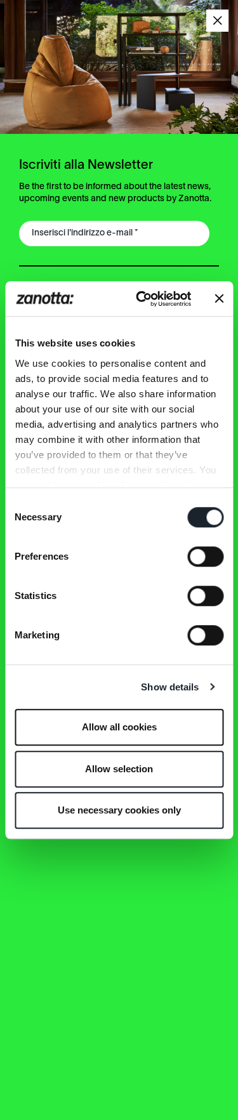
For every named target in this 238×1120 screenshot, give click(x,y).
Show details (170, 687)
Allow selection (119, 768)
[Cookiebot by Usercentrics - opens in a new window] (142, 299)
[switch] (205, 556)
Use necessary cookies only (119, 810)
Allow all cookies (119, 726)
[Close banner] (219, 298)
